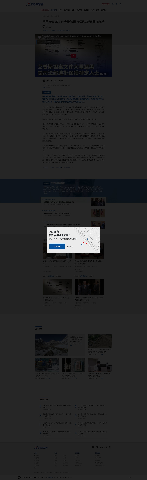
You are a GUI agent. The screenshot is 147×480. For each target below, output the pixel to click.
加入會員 (57, 246)
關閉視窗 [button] (70, 246)
